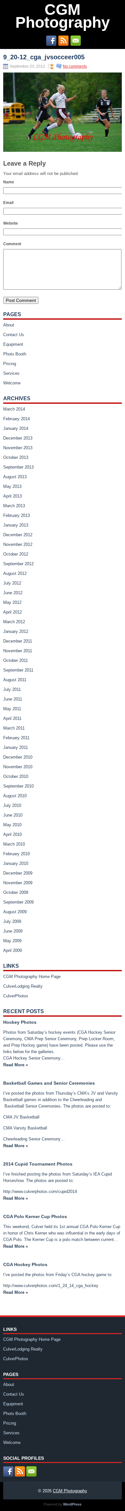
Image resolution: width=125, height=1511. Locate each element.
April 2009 (12, 950)
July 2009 (12, 921)
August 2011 (14, 679)
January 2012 (15, 631)
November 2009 (17, 882)
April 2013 (12, 496)
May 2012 (12, 602)
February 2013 (16, 515)
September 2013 (18, 467)
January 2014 (15, 428)
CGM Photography (62, 16)
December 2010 (17, 757)
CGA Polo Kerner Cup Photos (35, 1216)
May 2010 (12, 824)
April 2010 (12, 834)
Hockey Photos (20, 1022)
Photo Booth (14, 354)
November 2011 (17, 650)
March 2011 (14, 728)
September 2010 (18, 786)
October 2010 (15, 776)
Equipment (13, 344)
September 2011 (18, 670)
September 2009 (18, 902)
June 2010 (12, 815)
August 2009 (15, 911)
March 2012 (14, 621)
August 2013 (15, 476)
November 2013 (17, 447)
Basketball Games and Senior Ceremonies (49, 1083)
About (8, 325)
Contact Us (13, 334)
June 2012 (12, 592)
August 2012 (15, 573)
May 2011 (12, 708)
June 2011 (12, 699)
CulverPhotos (15, 995)
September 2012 (18, 563)
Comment (12, 244)
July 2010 (12, 805)
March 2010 (14, 844)
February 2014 (16, 418)
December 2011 (17, 641)
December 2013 (17, 438)
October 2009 (15, 892)
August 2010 (15, 795)
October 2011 (15, 660)
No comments (75, 66)
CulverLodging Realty (23, 986)
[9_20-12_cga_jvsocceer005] (62, 150)
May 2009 (12, 940)
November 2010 (17, 766)
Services (11, 373)
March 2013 (14, 505)
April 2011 (12, 718)
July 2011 (12, 689)
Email (8, 202)
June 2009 (12, 931)
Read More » (15, 1064)
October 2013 (15, 457)
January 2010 (15, 863)
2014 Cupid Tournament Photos (37, 1164)
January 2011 (15, 747)
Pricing (9, 363)
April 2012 (12, 612)
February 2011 (16, 737)
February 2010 (16, 853)
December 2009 (17, 873)
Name (8, 182)
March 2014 (14, 409)
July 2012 (12, 583)
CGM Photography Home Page (32, 976)
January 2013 (15, 525)
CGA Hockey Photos (25, 1264)
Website (10, 223)
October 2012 (15, 554)
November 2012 (17, 544)
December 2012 (17, 534)
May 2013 (12, 486)
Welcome (12, 383)
